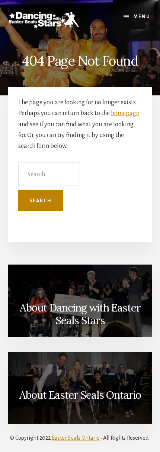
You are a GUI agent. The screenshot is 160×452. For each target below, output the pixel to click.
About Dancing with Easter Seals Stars (80, 314)
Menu (142, 16)
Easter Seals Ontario (76, 438)
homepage (125, 113)
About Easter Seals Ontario (80, 395)
